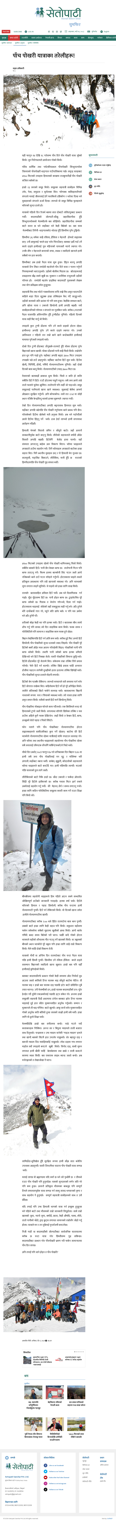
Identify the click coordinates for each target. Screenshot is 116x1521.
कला (75, 38)
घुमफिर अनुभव (20, 43)
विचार (60, 38)
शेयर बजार (85, 1469)
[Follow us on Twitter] (53, 31)
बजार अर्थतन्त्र (36, 38)
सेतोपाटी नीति (86, 1481)
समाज (68, 38)
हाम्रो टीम (103, 1481)
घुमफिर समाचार (7, 43)
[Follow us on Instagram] (57, 31)
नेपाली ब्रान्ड (49, 38)
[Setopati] (19, 1467)
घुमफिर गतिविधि (33, 43)
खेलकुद (91, 38)
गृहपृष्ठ (84, 1461)
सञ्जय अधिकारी (18, 68)
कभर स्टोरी (14, 38)
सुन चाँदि (85, 1473)
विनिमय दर (86, 1465)
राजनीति (25, 38)
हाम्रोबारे (85, 1477)
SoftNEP (110, 1518)
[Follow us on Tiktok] (61, 31)
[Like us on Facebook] (49, 31)
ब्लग (82, 38)
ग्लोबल (100, 38)
